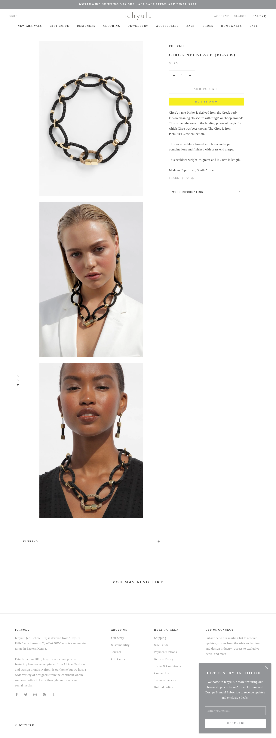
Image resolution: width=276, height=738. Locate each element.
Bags (190, 25)
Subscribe (235, 723)
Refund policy (163, 687)
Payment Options (165, 652)
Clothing (112, 25)
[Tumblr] (53, 694)
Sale (254, 25)
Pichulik (177, 46)
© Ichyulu (25, 725)
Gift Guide (59, 25)
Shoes (208, 25)
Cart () (260, 16)
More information (187, 192)
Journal (116, 652)
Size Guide (161, 645)
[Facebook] (183, 178)
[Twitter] (187, 178)
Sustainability (120, 645)
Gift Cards (118, 659)
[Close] (266, 668)
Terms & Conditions (167, 666)
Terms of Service (165, 680)
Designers (86, 25)
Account (221, 16)
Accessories (167, 25)
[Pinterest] (192, 178)
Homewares (231, 25)
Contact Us (161, 673)
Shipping (30, 541)
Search (240, 16)
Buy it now (206, 101)
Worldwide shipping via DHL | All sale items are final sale (138, 4)
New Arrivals (30, 25)
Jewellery (138, 25)
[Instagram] (35, 694)
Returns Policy (164, 659)
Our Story (117, 638)
